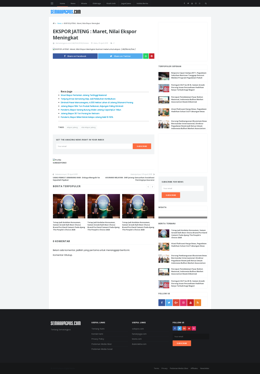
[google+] (184, 328)
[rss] (197, 302)
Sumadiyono (60, 162)
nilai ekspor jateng (88, 127)
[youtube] (192, 3)
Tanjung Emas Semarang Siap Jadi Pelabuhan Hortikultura (88, 98)
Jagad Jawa (126, 3)
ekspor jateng (72, 127)
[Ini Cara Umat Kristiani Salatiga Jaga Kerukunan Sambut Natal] (183, 215)
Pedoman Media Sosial (101, 349)
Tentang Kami (97, 328)
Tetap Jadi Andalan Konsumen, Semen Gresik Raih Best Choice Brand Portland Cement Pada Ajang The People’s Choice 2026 (69, 226)
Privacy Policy (97, 338)
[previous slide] (148, 186)
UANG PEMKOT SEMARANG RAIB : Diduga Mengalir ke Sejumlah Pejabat (76, 178)
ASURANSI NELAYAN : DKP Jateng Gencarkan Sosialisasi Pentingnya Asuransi (129, 178)
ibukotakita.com (139, 344)
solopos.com (138, 328)
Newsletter (204, 368)
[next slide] (152, 186)
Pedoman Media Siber (101, 344)
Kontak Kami (97, 333)
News (73, 3)
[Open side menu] (52, 3)
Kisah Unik (111, 3)
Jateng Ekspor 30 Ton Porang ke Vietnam (80, 113)
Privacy (165, 368)
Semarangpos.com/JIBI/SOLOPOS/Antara (72, 43)
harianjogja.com (139, 333)
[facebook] (184, 3)
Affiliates (194, 368)
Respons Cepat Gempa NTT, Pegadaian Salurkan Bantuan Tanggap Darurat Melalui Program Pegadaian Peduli (188, 75)
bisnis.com (137, 338)
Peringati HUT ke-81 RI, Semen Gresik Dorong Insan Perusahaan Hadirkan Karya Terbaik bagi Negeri (188, 87)
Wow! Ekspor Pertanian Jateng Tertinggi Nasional (84, 95)
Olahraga (97, 3)
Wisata (84, 3)
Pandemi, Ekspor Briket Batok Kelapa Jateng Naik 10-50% (87, 117)
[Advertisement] (183, 41)
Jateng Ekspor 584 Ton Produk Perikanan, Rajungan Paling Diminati (92, 106)
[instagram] (196, 3)
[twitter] (188, 3)
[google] (176, 302)
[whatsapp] (199, 3)
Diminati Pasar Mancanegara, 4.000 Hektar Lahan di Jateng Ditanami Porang (97, 102)
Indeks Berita (142, 3)
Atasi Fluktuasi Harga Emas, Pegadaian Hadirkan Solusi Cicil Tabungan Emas (189, 110)
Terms (156, 368)
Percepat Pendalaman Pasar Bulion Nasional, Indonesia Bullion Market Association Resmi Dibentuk (187, 99)
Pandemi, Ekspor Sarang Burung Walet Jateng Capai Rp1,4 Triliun (91, 109)
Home (62, 3)
